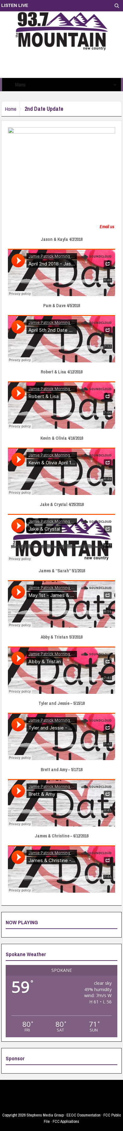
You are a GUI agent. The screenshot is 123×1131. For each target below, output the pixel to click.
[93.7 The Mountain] (61, 30)
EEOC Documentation (84, 1115)
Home (10, 108)
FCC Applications (66, 1121)
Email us (107, 226)
